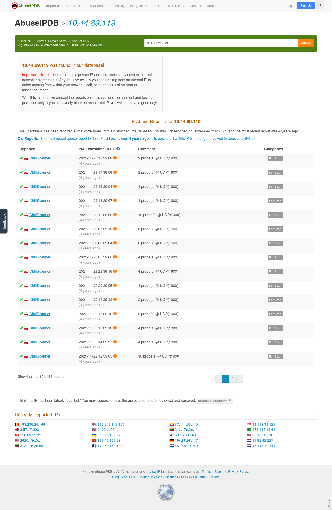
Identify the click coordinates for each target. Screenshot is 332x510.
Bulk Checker (74, 5)
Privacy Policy (238, 471)
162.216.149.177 (111, 424)
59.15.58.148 (185, 434)
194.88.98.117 (186, 440)
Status (201, 476)
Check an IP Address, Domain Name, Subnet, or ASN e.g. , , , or (60, 43)
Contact (195, 5)
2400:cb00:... (108, 429)
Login (291, 5)
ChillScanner (39, 158)
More (210, 5)
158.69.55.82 (30, 434)
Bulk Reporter (100, 5)
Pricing (120, 5)
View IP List (157, 471)
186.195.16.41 (263, 429)
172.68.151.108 (110, 445)
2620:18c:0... (30, 440)
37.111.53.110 (186, 424)
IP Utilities (175, 5)
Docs (156, 5)
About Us (128, 476)
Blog (115, 476)
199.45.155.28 (109, 440)
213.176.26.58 (31, 445)
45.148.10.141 (263, 445)
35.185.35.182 (263, 434)
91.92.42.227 (262, 440)
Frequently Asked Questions (158, 476)
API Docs (187, 476)
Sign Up (306, 5)
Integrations (138, 5)
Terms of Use (211, 471)
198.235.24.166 (32, 424)
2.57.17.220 (29, 429)
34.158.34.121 (263, 424)
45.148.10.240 (186, 445)
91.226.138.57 (109, 434)
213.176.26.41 (186, 429)
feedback (4, 221)
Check (306, 43)
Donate (214, 476)
